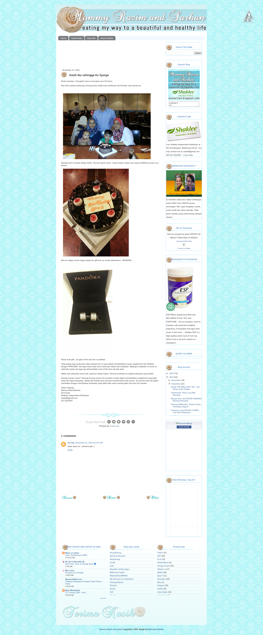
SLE (111, 592)
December (176, 380)
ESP (159, 556)
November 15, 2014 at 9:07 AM (89, 443)
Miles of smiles (72, 553)
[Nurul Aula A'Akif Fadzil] (184, 245)
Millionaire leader (117, 572)
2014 (171, 377)
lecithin (160, 589)
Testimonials (76, 38)
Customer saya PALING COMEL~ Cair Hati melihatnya (185, 411)
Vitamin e (161, 569)
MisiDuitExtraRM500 (119, 576)
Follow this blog (184, 427)
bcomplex (161, 579)
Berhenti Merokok (117, 556)
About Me (91, 38)
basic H (160, 576)
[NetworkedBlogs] (184, 423)
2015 (171, 373)
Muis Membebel (72, 590)
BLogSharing (115, 553)
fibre (159, 582)
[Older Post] (153, 498)
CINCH (160, 553)
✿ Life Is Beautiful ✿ (74, 562)
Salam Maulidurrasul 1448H (76, 555)
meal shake (162, 592)
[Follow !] (247, 31)
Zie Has (71, 443)
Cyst (112, 566)
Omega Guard (163, 566)
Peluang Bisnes (116, 582)
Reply (70, 450)
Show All (103, 598)
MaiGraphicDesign (156, 629)
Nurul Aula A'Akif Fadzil (183, 241)
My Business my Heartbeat (121, 579)
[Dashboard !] (249, 27)
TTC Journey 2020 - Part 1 (75, 593)
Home (63, 38)
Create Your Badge (184, 248)
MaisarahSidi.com (73, 579)
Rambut (113, 585)
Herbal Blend (162, 563)
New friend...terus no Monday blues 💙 (80, 564)
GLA (159, 559)
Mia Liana (69, 570)
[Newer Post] (69, 498)
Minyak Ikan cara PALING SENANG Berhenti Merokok (186, 400)
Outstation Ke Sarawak (74, 573)
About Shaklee (106, 38)
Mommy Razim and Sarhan (111, 629)
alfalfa (159, 572)
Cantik (112, 563)
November (176, 384)
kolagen (160, 585)
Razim (112, 589)
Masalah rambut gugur (120, 569)
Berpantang (115, 559)
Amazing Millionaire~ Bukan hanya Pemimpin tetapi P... (186, 405)
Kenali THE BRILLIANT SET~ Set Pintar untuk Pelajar (185, 388)
